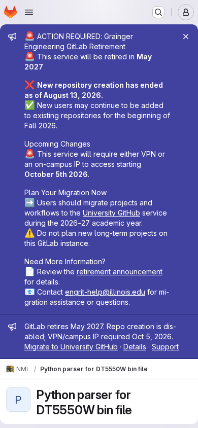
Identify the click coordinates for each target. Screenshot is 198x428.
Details (134, 346)
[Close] (186, 36)
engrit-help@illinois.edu (105, 292)
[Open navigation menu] (29, 12)
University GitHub (111, 212)
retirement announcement (119, 271)
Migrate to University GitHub (71, 346)
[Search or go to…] (158, 12)
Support (165, 346)
